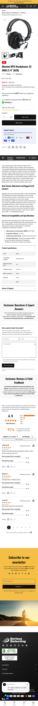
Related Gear (20, 158)
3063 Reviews (12, 423)
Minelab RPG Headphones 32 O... (12, 15)
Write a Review (19, 439)
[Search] (27, 6)
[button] (27, 6)
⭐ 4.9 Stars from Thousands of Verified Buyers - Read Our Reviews (19, 1)
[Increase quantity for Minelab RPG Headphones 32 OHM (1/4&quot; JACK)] (11, 117)
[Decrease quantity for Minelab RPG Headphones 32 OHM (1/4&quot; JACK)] (4, 117)
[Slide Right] (34, 2)
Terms (31, 591)
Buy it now (19, 123)
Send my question (8, 365)
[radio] (28, 415)
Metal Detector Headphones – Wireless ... (14, 13)
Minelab (8, 74)
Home (3, 10)
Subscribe (18, 586)
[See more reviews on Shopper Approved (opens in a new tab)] (14, 467)
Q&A (2, 158)
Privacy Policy (19, 592)
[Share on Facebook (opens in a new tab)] (8, 467)
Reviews (10, 158)
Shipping (4, 85)
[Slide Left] (3, 2)
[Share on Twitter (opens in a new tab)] (11, 467)
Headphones (18, 74)
